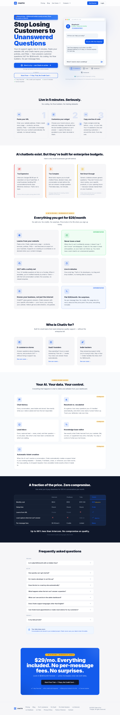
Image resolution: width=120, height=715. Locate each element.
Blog (48, 3)
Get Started (92, 3)
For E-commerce (43, 707)
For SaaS (53, 707)
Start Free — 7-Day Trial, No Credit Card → (36, 75)
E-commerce (76, 68)
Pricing (43, 3)
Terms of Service (60, 710)
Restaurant (86, 72)
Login (102, 3)
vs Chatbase (29, 710)
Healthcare (96, 68)
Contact (70, 710)
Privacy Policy (48, 710)
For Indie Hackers (64, 707)
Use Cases (55, 3)
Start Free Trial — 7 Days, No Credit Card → (60, 682)
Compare (66, 3)
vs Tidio (38, 710)
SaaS (86, 68)
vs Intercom (76, 707)
